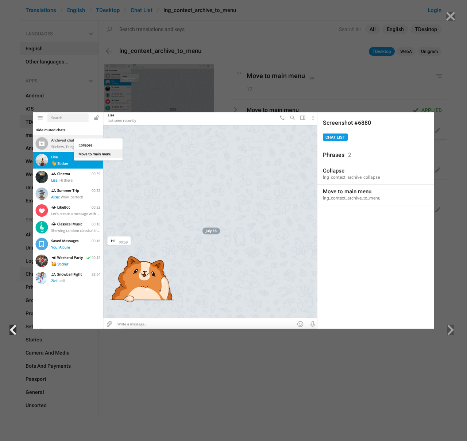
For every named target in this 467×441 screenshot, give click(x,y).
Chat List (335, 137)
